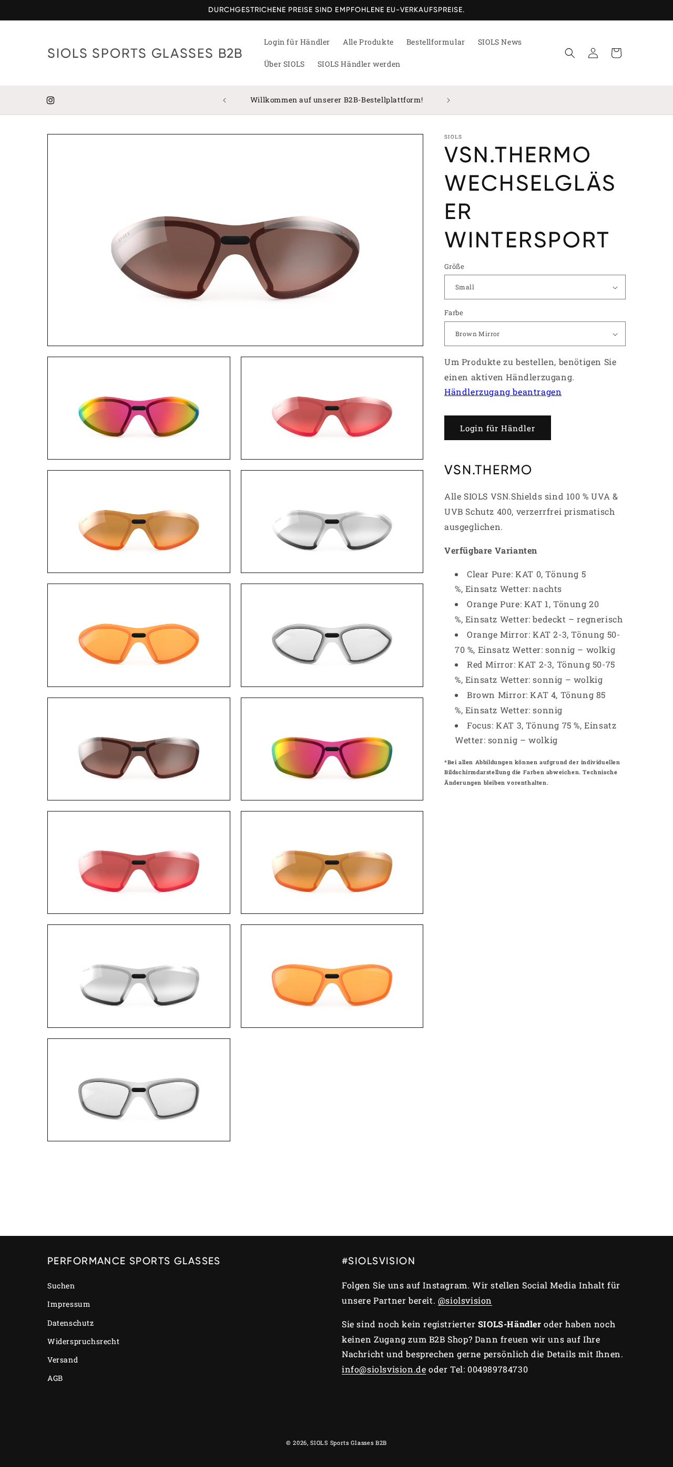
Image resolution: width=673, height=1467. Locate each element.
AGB (55, 1378)
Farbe (453, 313)
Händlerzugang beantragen (503, 392)
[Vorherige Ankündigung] (224, 100)
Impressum (68, 1304)
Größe (454, 266)
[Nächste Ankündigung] (448, 100)
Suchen (61, 1286)
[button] (570, 53)
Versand (62, 1360)
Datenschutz (70, 1323)
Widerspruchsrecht (83, 1341)
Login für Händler (497, 428)
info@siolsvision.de (384, 1369)
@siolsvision (465, 1300)
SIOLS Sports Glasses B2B (348, 1443)
